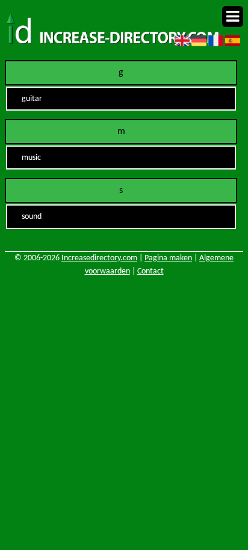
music (31, 157)
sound (32, 216)
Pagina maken (168, 258)
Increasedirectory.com (99, 258)
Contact (150, 271)
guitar (32, 98)
